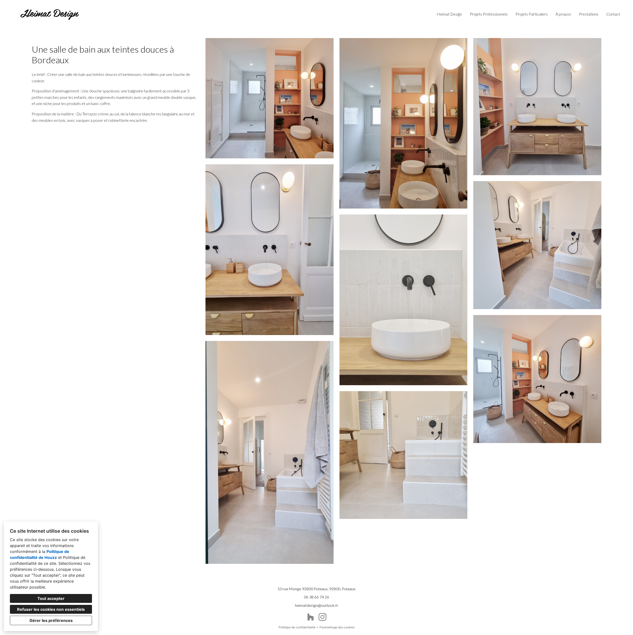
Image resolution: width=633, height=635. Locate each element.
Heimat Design (449, 14)
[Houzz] (310, 617)
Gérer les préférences (51, 620)
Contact (613, 14)
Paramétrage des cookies (337, 627)
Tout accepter (51, 598)
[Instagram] (322, 617)
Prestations (588, 14)
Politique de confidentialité (297, 627)
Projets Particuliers (532, 14)
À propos (563, 14)
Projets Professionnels (489, 14)
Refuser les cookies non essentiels (51, 609)
